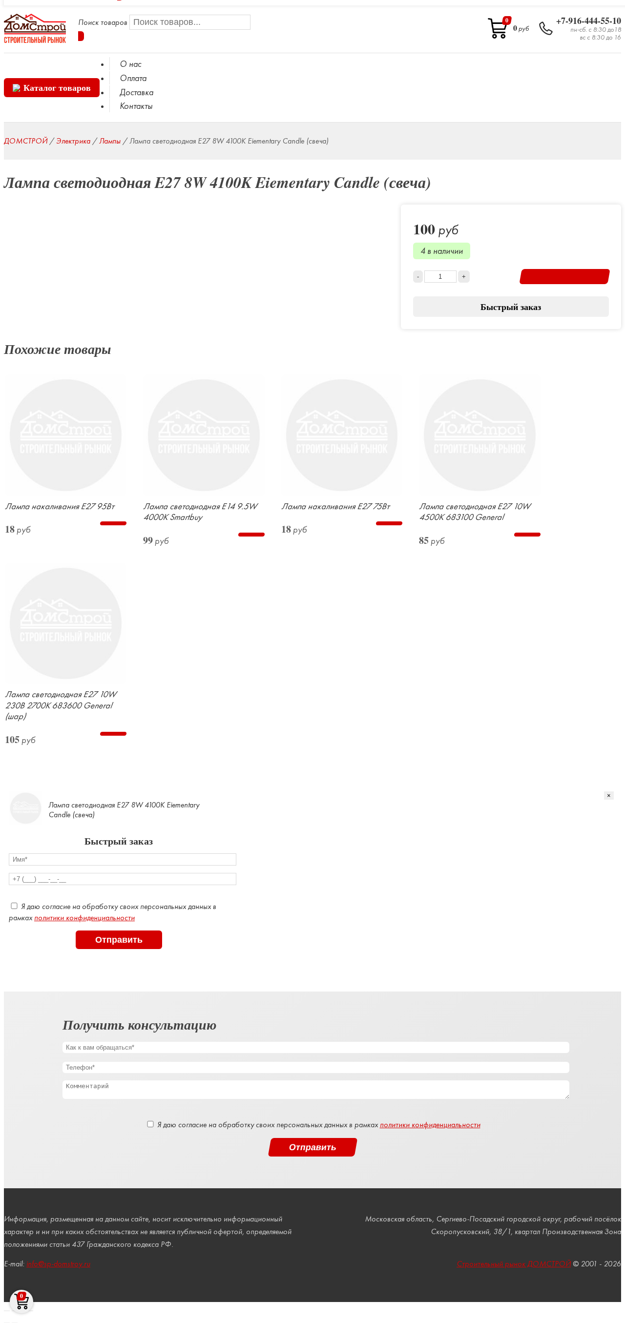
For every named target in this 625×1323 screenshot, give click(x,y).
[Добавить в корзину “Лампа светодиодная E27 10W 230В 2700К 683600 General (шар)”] (113, 734)
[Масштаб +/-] (30, 1310)
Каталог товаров (57, 87)
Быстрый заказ (510, 306)
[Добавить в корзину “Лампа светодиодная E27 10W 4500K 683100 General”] (527, 535)
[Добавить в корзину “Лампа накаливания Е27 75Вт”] (389, 523)
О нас (130, 63)
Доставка (136, 92)
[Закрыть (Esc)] (7, 1310)
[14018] (565, 276)
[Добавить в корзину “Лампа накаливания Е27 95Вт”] (113, 523)
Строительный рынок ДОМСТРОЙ (514, 1264)
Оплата (133, 77)
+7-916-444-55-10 (588, 21)
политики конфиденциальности (84, 917)
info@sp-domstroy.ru (58, 1264)
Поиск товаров (103, 22)
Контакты (136, 105)
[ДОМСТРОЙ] (35, 28)
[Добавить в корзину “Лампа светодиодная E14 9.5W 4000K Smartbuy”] (251, 535)
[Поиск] (81, 36)
